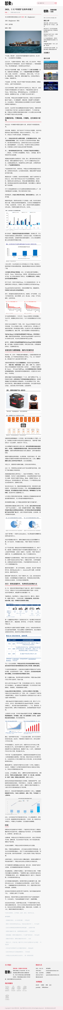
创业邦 (37, 985)
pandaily (38, 987)
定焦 (22, 17)
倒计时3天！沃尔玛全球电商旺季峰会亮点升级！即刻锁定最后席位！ (51, 30)
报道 (6, 12)
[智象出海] (9, 3)
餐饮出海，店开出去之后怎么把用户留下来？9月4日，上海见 (51, 24)
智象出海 (16, 1008)
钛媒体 (42, 985)
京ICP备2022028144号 (50, 1008)
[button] (56, 3)
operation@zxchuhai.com (52, 975)
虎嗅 (47, 985)
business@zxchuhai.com (52, 970)
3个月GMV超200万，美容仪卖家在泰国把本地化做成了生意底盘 (51, 39)
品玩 (50, 985)
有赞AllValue (45, 987)
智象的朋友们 (53, 11)
